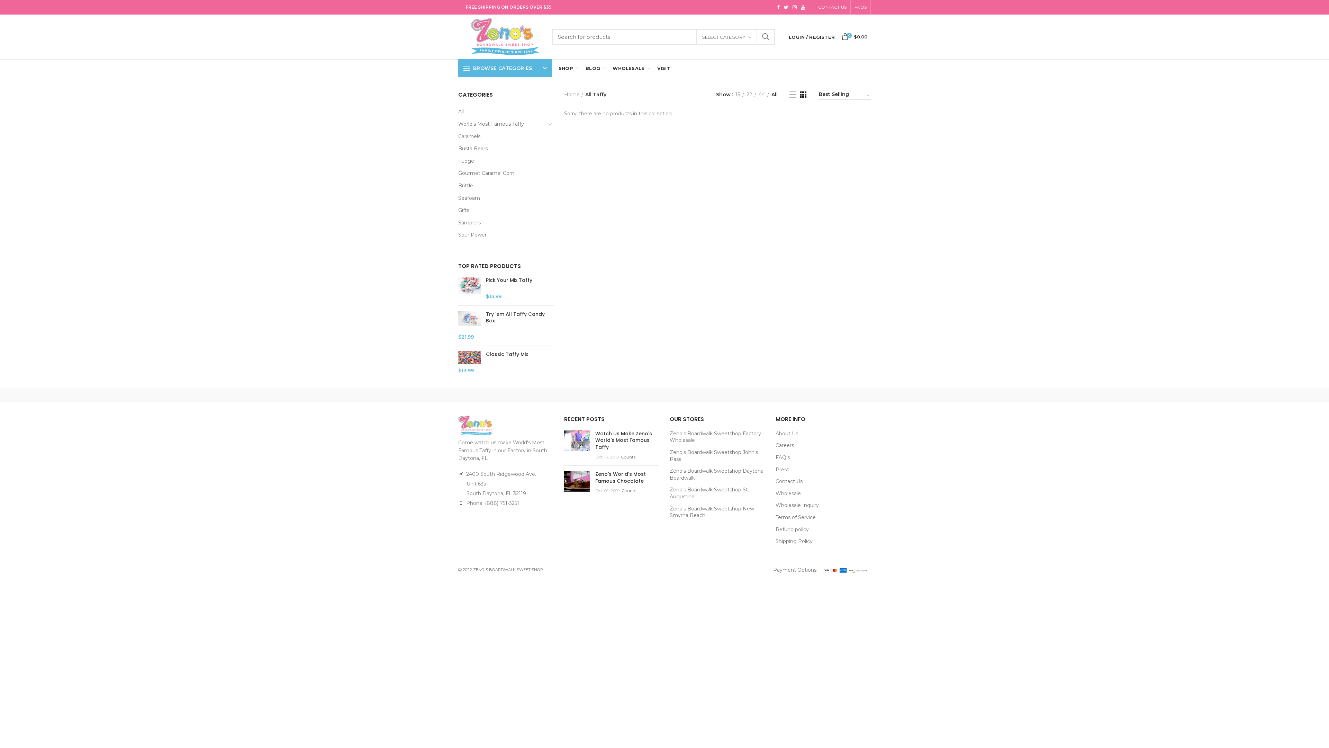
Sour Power (472, 235)
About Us (787, 433)
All (461, 111)
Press (782, 469)
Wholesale (788, 493)
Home (572, 94)
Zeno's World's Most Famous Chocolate (620, 477)
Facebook (778, 7)
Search (765, 37)
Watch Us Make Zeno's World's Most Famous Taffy (623, 440)
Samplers (469, 223)
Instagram (794, 7)
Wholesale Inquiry (797, 505)
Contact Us (832, 7)
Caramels (469, 136)
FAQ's (783, 457)
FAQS (861, 7)
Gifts (463, 210)
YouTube (803, 7)
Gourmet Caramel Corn (486, 173)
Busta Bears (473, 148)
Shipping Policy (794, 541)
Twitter (786, 7)
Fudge (466, 161)
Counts (628, 457)
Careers (785, 445)
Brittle (465, 185)
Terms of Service (796, 517)
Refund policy (792, 529)
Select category (723, 37)
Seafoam (469, 198)
